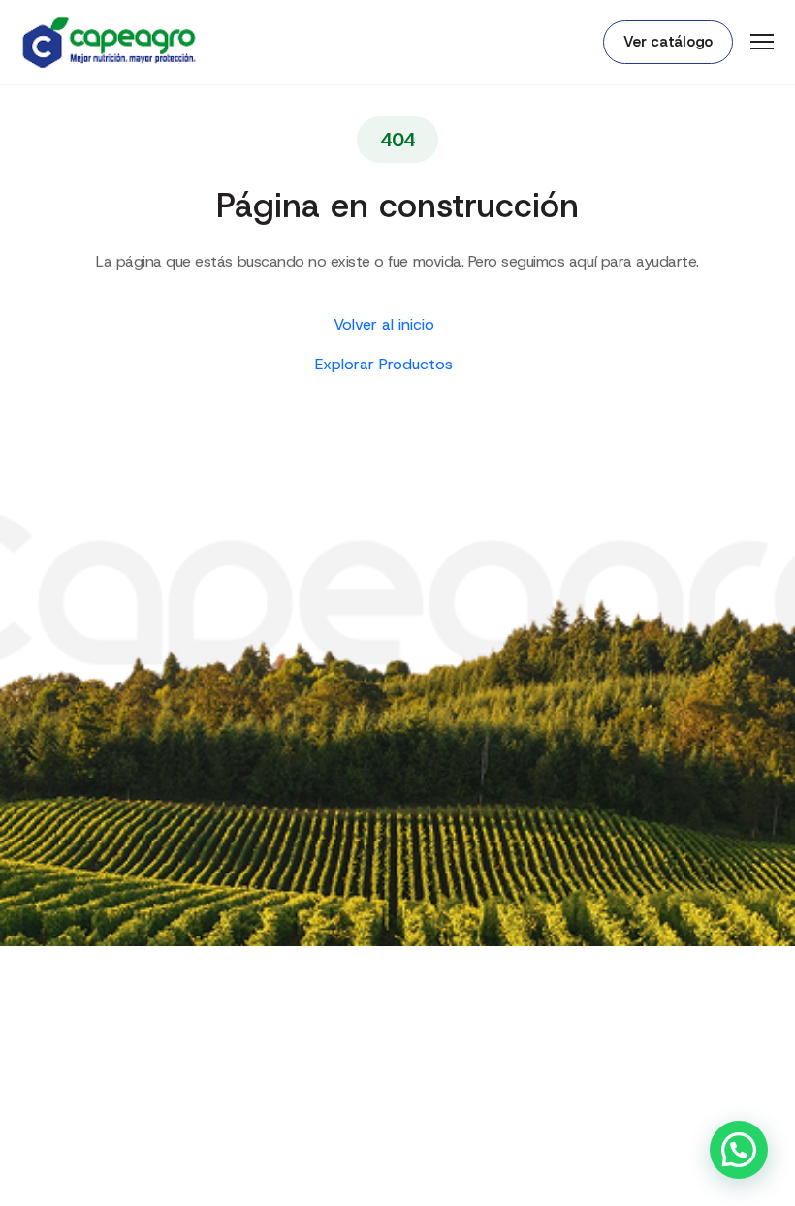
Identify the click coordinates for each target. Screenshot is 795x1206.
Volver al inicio (386, 324)
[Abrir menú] (762, 41)
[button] (739, 1150)
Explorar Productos (386, 364)
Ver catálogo (668, 41)
